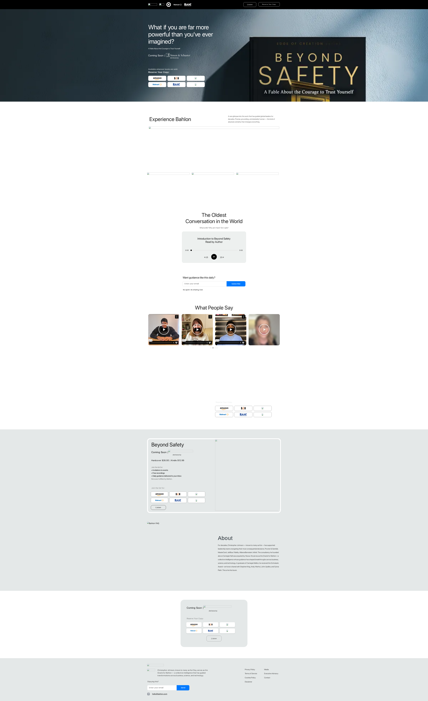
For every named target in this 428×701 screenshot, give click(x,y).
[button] (163, 330)
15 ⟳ (222, 257)
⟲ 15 (206, 257)
